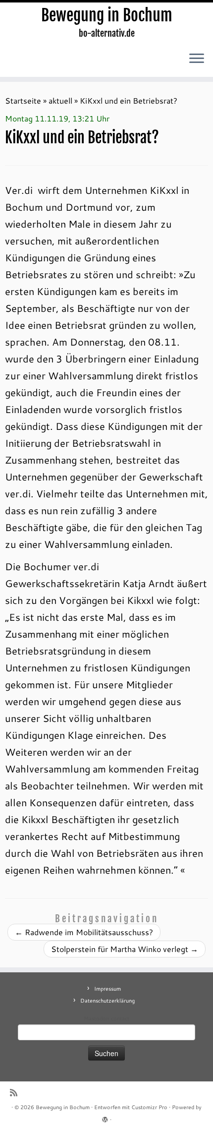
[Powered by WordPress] (105, 1117)
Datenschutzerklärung (107, 1001)
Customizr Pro (149, 1107)
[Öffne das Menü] (196, 59)
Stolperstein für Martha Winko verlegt (124, 948)
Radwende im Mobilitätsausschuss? (84, 932)
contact (120, 1018)
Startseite (23, 100)
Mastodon (96, 1018)
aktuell (60, 100)
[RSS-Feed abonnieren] (16, 1092)
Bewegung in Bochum (106, 15)
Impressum (107, 989)
